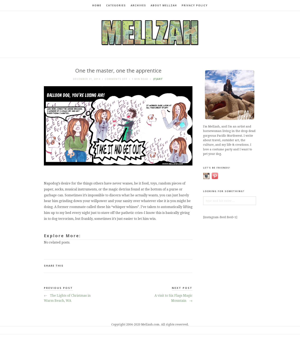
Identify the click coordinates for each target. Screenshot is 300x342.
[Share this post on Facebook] (186, 263)
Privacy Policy (195, 5)
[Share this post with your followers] (188, 263)
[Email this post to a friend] (191, 263)
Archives (138, 5)
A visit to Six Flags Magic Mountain (173, 298)
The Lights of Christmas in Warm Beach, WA (67, 298)
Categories (116, 5)
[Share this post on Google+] (189, 263)
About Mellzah (164, 5)
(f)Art (158, 79)
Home (96, 5)
